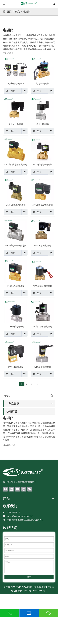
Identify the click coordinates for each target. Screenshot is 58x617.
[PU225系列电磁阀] (15, 271)
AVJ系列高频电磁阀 (16, 83)
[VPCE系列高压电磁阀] (42, 149)
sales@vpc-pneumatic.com (20, 516)
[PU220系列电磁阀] (42, 230)
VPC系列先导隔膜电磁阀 (15, 164)
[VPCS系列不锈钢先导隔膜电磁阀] (15, 230)
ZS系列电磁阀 (42, 124)
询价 (13, 91)
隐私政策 (18, 590)
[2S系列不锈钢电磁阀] (42, 311)
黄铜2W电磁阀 (42, 83)
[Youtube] (17, 489)
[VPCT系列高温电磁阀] (15, 190)
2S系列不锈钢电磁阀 (42, 326)
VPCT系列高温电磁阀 (16, 205)
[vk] (29, 489)
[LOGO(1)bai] (23, 472)
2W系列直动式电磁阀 (42, 286)
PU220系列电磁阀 (42, 245)
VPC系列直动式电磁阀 (42, 205)
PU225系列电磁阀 (15, 286)
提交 (29, 577)
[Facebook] (5, 489)
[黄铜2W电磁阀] (42, 68)
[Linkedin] (11, 489)
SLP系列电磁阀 (16, 124)
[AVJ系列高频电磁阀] (15, 68)
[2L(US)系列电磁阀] (15, 311)
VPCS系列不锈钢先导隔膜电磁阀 (15, 245)
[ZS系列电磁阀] (42, 109)
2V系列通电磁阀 (15, 367)
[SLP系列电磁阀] (15, 109)
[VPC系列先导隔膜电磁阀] (15, 149)
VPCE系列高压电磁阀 (42, 164)
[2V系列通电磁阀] (15, 352)
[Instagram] (23, 489)
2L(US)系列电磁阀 (15, 326)
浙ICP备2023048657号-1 (35, 590)
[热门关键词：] (52, 396)
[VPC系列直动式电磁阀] (42, 190)
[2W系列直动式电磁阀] (42, 271)
